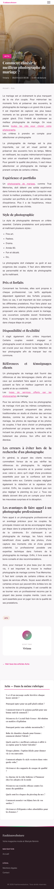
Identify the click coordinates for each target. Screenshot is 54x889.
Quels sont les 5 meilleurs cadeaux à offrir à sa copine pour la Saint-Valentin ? (26, 743)
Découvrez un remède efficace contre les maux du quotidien (24, 787)
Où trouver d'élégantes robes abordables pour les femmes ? (27, 810)
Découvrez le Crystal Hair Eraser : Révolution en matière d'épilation (27, 720)
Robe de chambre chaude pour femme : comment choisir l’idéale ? (24, 734)
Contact (6, 872)
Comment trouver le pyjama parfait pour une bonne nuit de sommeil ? (26, 711)
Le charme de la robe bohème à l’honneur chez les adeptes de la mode (25, 778)
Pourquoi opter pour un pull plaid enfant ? (25, 703)
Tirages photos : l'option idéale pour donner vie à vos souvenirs (26, 752)
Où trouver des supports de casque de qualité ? (26, 769)
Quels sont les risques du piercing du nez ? (25, 794)
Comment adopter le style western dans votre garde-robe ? (27, 761)
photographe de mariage (21, 183)
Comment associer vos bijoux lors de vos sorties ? (24, 801)
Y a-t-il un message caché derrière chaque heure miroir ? (25, 696)
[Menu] (48, 2)
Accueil (6, 88)
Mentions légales (10, 868)
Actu (6, 56)
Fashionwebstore (13, 835)
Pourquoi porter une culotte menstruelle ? (25, 727)
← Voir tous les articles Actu (16, 664)
